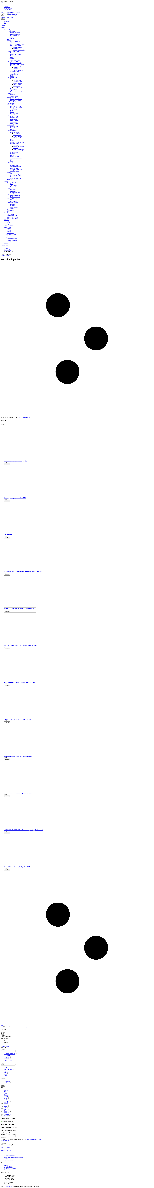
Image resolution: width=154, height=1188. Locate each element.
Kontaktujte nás (8, 8)
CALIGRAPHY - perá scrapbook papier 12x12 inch (18, 719)
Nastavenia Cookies (9, 1160)
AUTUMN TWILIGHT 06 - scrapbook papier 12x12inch (19, 682)
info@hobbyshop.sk (15, 12)
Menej (2, 1085)
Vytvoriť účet (7, 9)
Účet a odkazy (4, 245)
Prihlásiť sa (7, 7)
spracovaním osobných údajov (34, 1139)
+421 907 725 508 (5, 12)
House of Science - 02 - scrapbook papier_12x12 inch (18, 866)
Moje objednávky (8, 1167)
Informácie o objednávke (10, 1168)
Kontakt (6, 1158)
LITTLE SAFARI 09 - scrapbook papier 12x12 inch (18, 756)
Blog (5, 23)
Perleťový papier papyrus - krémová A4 (15, 498)
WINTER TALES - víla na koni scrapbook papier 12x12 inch (20, 645)
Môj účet (6, 1165)
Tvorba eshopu (8, 1186)
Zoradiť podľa (4, 417)
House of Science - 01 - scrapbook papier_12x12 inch (18, 793)
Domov (6, 248)
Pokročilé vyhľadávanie (7, 17)
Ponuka (2, 27)
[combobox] (8, 15)
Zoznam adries (7, 1169)
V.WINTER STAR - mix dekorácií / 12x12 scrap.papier (19, 608)
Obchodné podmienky (9, 1155)
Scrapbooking (7, 250)
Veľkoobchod (7, 21)
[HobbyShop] (12, 14)
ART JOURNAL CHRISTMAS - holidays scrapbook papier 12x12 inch (23, 830)
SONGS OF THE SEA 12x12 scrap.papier (15, 461)
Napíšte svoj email (5, 1133)
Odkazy (3, 2)
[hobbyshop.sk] (5, 1140)
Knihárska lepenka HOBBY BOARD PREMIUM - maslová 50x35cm (23, 571)
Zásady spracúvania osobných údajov (13, 1157)
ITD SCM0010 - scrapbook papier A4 (14, 534)
